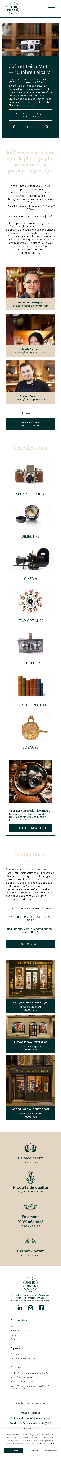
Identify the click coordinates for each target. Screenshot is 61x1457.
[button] (14, 136)
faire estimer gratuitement (31, 433)
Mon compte (17, 1335)
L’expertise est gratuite (30, 837)
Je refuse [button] (33, 1451)
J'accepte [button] (13, 1451)
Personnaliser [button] (51, 1450)
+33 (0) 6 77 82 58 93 (22, 1391)
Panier (14, 1344)
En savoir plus (25, 126)
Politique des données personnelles (31, 1427)
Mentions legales (30, 1422)
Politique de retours (21, 1340)
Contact (15, 1348)
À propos (15, 1363)
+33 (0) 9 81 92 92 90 (22, 1387)
